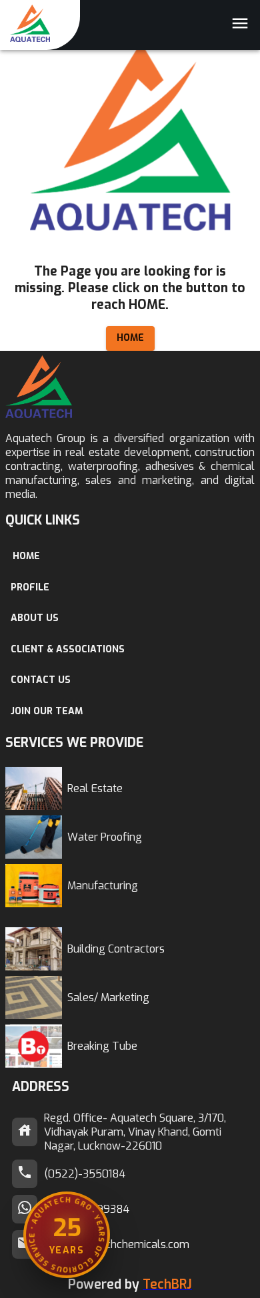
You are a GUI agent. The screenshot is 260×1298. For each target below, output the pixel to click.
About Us (35, 618)
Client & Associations (68, 649)
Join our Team (47, 711)
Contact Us (41, 680)
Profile (30, 587)
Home (130, 337)
